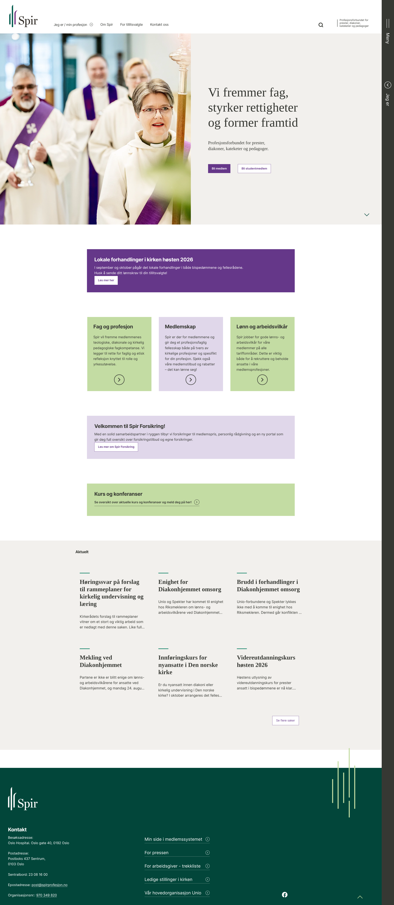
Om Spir (106, 24)
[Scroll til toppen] (360, 897)
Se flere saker (285, 720)
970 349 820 (46, 895)
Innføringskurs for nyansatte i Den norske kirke (188, 665)
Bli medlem (219, 168)
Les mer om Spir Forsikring (116, 447)
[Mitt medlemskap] (191, 378)
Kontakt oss (159, 24)
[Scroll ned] (366, 215)
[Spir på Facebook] (284, 895)
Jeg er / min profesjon (70, 24)
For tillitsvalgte (131, 24)
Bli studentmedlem (254, 168)
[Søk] (320, 25)
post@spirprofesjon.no (49, 885)
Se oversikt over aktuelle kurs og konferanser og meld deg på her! (143, 502)
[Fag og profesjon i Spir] (119, 378)
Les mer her (106, 280)
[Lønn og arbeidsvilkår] (262, 378)
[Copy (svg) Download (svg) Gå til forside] (23, 19)
